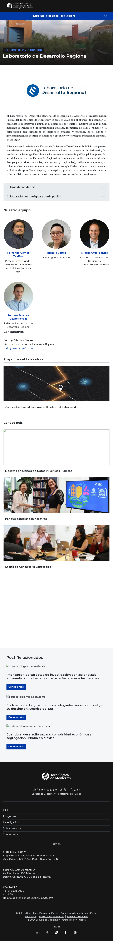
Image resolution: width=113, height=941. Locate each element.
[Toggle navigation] (107, 6)
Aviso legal (30, 916)
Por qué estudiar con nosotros (26, 519)
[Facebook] (65, 932)
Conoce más (16, 686)
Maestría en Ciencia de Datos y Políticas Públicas (38, 471)
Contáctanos (11, 834)
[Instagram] (56, 932)
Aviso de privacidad (77, 916)
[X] (47, 932)
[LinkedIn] (38, 932)
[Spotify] (75, 932)
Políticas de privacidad (51, 916)
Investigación (11, 822)
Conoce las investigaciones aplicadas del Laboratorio (41, 407)
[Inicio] (20, 6)
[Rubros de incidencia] (103, 187)
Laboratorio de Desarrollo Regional (54, 15)
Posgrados (9, 816)
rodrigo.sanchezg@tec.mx (18, 348)
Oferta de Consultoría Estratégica (28, 566)
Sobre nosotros (12, 828)
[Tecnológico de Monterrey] (56, 776)
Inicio (6, 810)
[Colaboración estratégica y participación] (103, 196)
